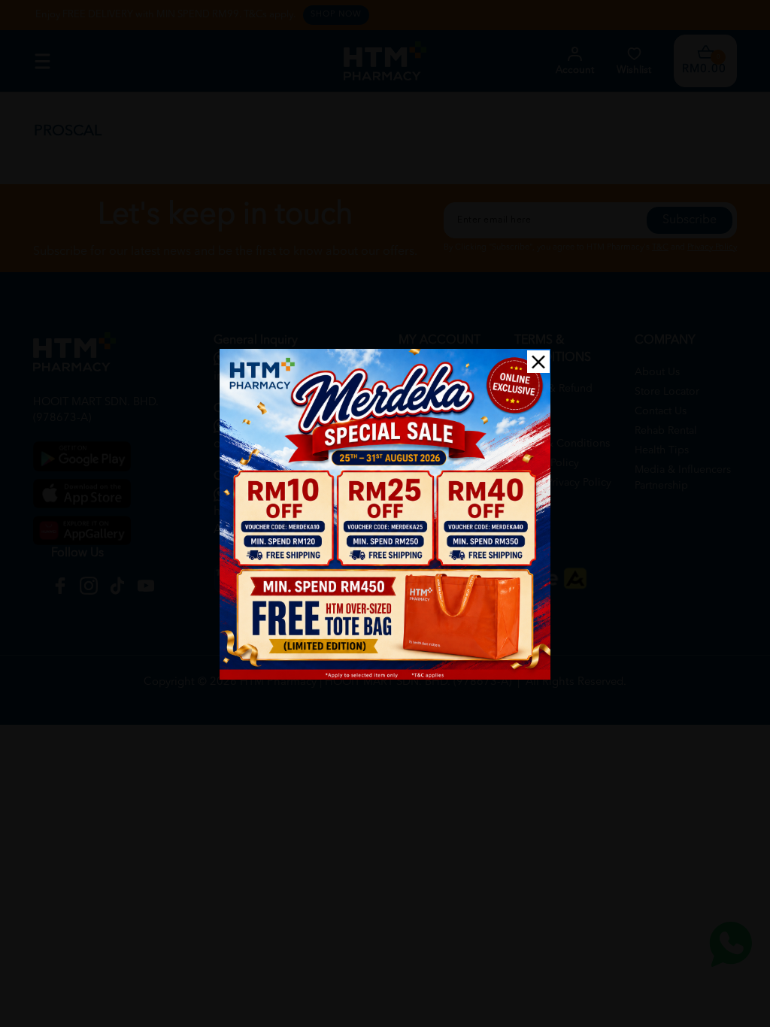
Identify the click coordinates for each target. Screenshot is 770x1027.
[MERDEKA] (385, 514)
